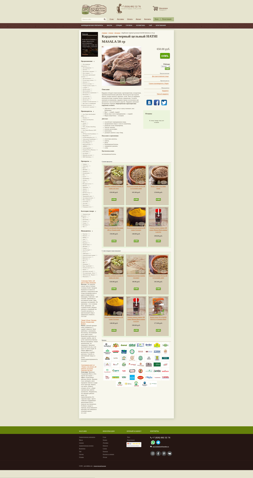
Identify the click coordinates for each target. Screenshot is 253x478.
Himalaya (85, 117)
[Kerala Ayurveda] (128, 386)
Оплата (130, 19)
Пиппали (85, 235)
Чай (150, 25)
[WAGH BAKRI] (140, 380)
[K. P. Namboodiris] (132, 354)
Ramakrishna (86, 135)
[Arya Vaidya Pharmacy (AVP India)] (116, 348)
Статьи (105, 448)
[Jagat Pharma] (149, 354)
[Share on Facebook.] (157, 105)
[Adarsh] (116, 367)
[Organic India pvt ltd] (107, 354)
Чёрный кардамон (163, 94)
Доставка (120, 19)
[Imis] (124, 373)
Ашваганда (85, 166)
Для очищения (86, 73)
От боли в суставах (87, 83)
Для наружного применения (89, 92)
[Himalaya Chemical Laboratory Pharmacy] (165, 373)
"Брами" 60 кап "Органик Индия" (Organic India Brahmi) (88, 322)
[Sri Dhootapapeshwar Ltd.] (140, 348)
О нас (112, 19)
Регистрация (166, 19)
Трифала (85, 164)
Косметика (140, 25)
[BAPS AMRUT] (107, 367)
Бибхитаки (85, 258)
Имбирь (84, 237)
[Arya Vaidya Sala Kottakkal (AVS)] (107, 348)
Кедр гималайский (87, 266)
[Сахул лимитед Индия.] (165, 354)
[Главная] (94, 9)
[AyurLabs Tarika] (116, 360)
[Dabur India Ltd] (124, 360)
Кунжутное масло (87, 257)
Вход (156, 19)
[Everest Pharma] (124, 348)
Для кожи (85, 69)
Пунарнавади (86, 178)
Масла (109, 25)
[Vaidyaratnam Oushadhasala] (140, 360)
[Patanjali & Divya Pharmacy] (140, 367)
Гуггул (84, 251)
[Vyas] (140, 373)
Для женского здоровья (88, 71)
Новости (105, 445)
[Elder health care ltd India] (107, 360)
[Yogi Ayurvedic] (116, 380)
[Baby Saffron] (107, 380)
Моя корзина (163, 8)
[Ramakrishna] (145, 386)
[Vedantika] (165, 348)
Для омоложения (87, 78)
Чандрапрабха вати (87, 196)
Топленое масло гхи (87, 267)
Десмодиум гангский (88, 271)
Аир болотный (86, 250)
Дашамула (85, 171)
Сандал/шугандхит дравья (89, 255)
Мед (84, 262)
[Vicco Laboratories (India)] (140, 354)
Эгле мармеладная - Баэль (89, 273)
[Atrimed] (132, 367)
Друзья (138, 19)
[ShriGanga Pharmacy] (165, 367)
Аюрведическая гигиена (86, 445)
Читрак (84, 269)
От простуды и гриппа (88, 80)
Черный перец (86, 244)
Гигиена (129, 25)
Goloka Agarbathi (87, 148)
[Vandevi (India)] (157, 360)
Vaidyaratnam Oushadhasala (89, 139)
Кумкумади (85, 194)
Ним (84, 174)
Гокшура (85, 248)
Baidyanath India (87, 144)
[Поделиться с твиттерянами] (164, 105)
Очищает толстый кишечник (89, 101)
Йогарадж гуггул (87, 183)
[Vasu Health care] (124, 380)
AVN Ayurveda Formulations (89, 133)
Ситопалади (86, 201)
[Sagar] (136, 386)
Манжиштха (86, 276)
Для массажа (86, 99)
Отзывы (81, 457)
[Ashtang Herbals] (124, 367)
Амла (84, 182)
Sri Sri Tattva (86, 151)
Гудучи (84, 176)
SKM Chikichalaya (87, 157)
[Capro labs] (116, 373)
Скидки (81, 454)
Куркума (85, 185)
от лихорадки (86, 96)
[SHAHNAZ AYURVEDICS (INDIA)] (149, 373)
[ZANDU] (157, 373)
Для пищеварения (87, 67)
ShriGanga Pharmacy (87, 141)
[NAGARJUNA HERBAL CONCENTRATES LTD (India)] (157, 348)
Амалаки (85, 180)
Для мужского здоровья (88, 107)
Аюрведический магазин (100, 466)
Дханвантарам (86, 173)
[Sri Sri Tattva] (149, 348)
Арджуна (85, 190)
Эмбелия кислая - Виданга (89, 274)
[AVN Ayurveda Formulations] (107, 373)
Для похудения (86, 91)
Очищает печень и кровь (88, 85)
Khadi (84, 125)
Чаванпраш (85, 187)
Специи (119, 25)
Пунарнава (85, 264)
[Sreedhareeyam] (153, 386)
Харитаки (85, 234)
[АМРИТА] (149, 367)
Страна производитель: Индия (159, 83)
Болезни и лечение (108, 454)
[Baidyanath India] (116, 354)
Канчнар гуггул (87, 192)
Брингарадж (86, 205)
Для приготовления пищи (160, 76)
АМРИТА (85, 146)
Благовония (161, 25)
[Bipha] (149, 380)
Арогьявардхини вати (88, 198)
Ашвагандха (86, 253)
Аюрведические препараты (92, 25)
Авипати (85, 189)
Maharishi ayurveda (87, 155)
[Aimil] (165, 380)
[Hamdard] (132, 373)
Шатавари (85, 169)
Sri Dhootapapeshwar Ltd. (89, 137)
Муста (84, 260)
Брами (84, 167)
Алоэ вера (85, 203)
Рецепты (105, 451)
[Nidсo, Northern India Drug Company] (132, 348)
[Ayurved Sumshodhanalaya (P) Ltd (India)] (132, 380)
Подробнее (85, 54)
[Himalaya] (165, 360)
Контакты (147, 19)
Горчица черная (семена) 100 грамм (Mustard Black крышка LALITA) (158, 230)
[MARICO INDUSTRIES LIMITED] (124, 354)
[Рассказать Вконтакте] (149, 105)
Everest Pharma (86, 142)
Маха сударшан (86, 199)
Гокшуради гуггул (87, 206)
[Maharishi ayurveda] (120, 386)
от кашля (85, 87)
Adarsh (84, 123)
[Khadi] (132, 360)
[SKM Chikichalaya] (157, 380)
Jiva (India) (85, 153)
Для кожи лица (86, 98)
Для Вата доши (86, 89)
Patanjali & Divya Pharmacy (89, 149)
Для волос (85, 82)
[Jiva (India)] (157, 367)
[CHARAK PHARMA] (149, 360)
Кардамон (165, 90)
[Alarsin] (157, 354)
